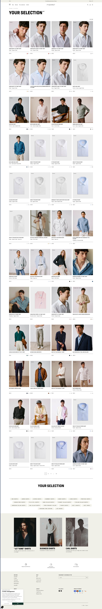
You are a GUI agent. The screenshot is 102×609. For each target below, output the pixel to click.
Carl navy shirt (14, 125)
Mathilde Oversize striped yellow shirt (38, 238)
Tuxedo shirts (64, 505)
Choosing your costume (46, 508)
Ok (86, 577)
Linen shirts (73, 498)
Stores (90, 1)
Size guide (15, 576)
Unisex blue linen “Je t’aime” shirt (80, 464)
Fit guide (15, 578)
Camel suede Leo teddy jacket (36, 388)
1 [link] (45, 473)
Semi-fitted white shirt (35, 163)
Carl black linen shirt (14, 427)
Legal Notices (38, 592)
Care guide (15, 585)
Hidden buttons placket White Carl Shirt (60, 200)
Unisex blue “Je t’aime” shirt (57, 49)
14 (56, 473)
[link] (51, 1)
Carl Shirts (71, 548)
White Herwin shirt (77, 389)
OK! (17, 603)
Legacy (37, 588)
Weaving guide (16, 583)
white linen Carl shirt (35, 125)
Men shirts (15, 498)
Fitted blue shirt (77, 200)
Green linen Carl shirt (78, 125)
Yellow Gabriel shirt (35, 427)
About (15, 588)
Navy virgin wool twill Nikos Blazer (80, 352)
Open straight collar (50, 505)
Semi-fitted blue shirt (78, 163)
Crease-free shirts (19, 502)
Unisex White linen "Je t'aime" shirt (37, 49)
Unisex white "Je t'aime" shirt (15, 49)
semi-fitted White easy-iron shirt (16, 238)
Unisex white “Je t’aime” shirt (58, 315)
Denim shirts (62, 498)
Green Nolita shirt (13, 277)
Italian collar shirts (81, 502)
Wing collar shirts (48, 502)
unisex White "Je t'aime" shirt (79, 49)
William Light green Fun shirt (58, 427)
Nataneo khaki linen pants (35, 352)
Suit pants (87, 505)
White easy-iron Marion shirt (58, 238)
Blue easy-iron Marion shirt (36, 277)
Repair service (38, 581)
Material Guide (16, 581)
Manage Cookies (39, 593)
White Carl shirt (78, 87)
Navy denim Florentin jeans (15, 388)
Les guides (59, 508)
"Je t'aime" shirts (22, 549)
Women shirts (25, 498)
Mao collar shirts (35, 505)
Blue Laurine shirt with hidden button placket (81, 239)
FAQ (37, 576)
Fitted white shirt (56, 163)
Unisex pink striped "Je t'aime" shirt (37, 315)
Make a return (38, 578)
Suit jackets (76, 505)
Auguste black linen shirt (57, 125)
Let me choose (6, 603)
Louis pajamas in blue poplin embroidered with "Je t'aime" (40, 87)
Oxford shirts (37, 498)
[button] (10, 4)
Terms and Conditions (40, 590)
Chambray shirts (49, 498)
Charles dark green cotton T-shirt (17, 352)
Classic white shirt (13, 200)
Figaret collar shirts (64, 502)
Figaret (86, 605)
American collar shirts (18, 505)
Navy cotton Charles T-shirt (58, 352)
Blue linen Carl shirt (15, 163)
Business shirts (47, 548)
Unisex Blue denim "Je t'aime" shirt (80, 277)
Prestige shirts (85, 498)
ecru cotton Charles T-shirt (58, 388)
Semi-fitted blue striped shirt (79, 427)
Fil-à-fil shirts (34, 502)
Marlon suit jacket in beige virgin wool (81, 314)
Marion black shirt (56, 277)
